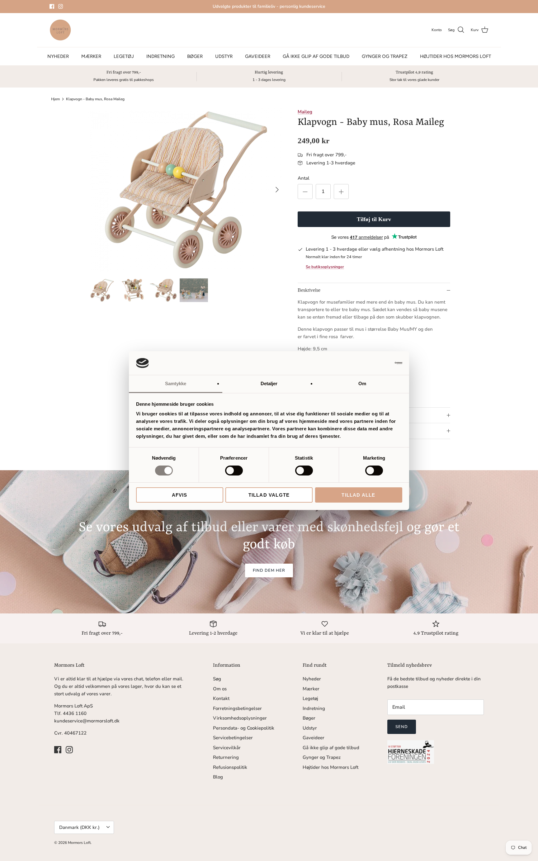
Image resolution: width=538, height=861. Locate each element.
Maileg (305, 112)
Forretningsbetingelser (237, 708)
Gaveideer (257, 56)
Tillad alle (358, 495)
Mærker (91, 56)
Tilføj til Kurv (374, 219)
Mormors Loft (79, 842)
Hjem (55, 99)
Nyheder (58, 56)
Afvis (179, 495)
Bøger (195, 56)
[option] (186, 190)
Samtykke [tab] (175, 383)
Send (401, 727)
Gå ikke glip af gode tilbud (316, 56)
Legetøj (124, 56)
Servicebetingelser (233, 738)
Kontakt (221, 698)
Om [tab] (362, 383)
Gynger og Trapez (385, 56)
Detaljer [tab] (269, 383)
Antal (303, 178)
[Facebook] (52, 6)
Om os (220, 689)
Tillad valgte (269, 495)
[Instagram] (60, 6)
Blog (218, 777)
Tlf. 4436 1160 (70, 713)
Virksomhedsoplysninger (240, 718)
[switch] (234, 470)
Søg (217, 679)
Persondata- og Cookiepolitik (243, 728)
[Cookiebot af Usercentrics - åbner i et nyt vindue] (375, 363)
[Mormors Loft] (60, 30)
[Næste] (277, 189)
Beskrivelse (309, 290)
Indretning (160, 56)
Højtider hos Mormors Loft (455, 56)
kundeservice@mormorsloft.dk (87, 721)
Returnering (226, 757)
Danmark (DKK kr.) (79, 827)
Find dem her (269, 570)
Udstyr (224, 56)
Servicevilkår (227, 748)
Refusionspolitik (230, 767)
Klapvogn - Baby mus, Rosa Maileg (95, 99)
